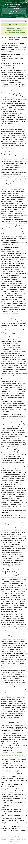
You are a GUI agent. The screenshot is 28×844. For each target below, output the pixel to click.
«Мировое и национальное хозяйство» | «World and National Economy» (15, 4)
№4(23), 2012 (14, 24)
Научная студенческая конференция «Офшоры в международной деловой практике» (15, 31)
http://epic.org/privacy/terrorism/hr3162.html (12, 752)
